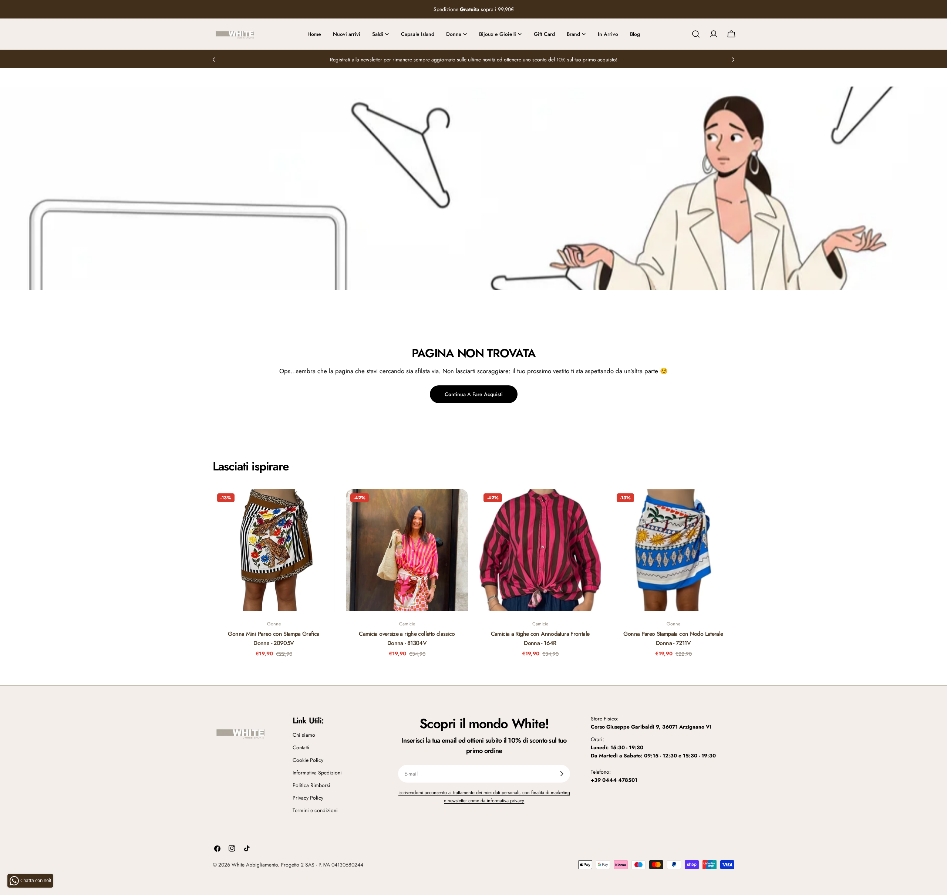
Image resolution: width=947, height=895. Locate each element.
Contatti (301, 747)
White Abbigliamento (255, 864)
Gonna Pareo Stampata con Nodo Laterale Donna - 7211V (673, 638)
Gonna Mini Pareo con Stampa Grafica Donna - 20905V (273, 638)
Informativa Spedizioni (317, 772)
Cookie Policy (308, 760)
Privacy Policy (308, 797)
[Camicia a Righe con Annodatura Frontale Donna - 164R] (540, 550)
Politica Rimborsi (311, 785)
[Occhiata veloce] (324, 505)
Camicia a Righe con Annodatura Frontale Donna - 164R (540, 638)
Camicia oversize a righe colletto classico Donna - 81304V (407, 638)
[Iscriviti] (561, 773)
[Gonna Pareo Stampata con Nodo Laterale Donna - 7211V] (673, 550)
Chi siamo (304, 735)
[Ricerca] (695, 34)
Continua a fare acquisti (474, 394)
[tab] (251, 466)
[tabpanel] (473, 578)
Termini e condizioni (315, 810)
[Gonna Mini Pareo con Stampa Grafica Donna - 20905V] (274, 550)
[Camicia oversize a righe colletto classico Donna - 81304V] (407, 550)
